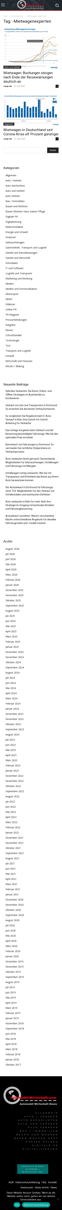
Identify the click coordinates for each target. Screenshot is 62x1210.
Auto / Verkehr (14, 180)
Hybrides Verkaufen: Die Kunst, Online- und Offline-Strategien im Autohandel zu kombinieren (29, 395)
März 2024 (11, 698)
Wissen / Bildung (15, 366)
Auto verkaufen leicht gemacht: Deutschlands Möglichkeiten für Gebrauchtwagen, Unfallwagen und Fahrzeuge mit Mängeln (32, 462)
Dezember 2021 (14, 837)
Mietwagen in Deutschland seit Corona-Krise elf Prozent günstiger (31, 132)
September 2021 (15, 853)
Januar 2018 (12, 1059)
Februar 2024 (13, 703)
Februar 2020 (13, 951)
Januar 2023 (12, 770)
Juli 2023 (10, 739)
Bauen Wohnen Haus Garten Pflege (25, 211)
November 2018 (15, 1023)
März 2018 (11, 1049)
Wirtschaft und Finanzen (19, 361)
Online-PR (11, 309)
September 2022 (15, 791)
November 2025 (15, 595)
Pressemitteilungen (16, 319)
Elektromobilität (14, 227)
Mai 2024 (11, 688)
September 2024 (15, 667)
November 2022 (15, 781)
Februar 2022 (13, 827)
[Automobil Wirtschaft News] (31, 1097)
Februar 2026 (13, 579)
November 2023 (15, 719)
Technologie (12, 340)
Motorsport (12, 294)
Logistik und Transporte (19, 273)
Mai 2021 (11, 873)
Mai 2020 (11, 935)
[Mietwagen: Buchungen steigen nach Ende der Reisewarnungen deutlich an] (31, 48)
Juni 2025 (11, 621)
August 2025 (12, 610)
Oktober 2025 (13, 600)
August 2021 (12, 858)
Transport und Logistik (18, 350)
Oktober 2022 (13, 786)
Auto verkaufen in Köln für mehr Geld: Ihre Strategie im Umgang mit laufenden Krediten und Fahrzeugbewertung (30, 505)
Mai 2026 (11, 564)
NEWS (9, 299)
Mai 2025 (11, 626)
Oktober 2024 (13, 662)
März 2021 (11, 884)
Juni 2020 (11, 930)
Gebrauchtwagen (15, 242)
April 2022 (11, 817)
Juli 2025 (10, 615)
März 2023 (11, 760)
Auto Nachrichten (15, 185)
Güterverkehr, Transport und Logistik (26, 247)
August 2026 (12, 548)
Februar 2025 (13, 641)
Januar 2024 (12, 708)
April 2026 (11, 569)
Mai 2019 (11, 997)
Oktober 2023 (13, 724)
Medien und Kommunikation (21, 288)
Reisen (9, 330)
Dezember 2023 (14, 713)
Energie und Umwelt (17, 232)
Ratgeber (11, 325)
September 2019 (15, 977)
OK (17, 1204)
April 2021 (11, 879)
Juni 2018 (11, 1033)
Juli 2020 (10, 925)
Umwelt (10, 355)
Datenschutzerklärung (36, 1204)
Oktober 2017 (13, 1064)
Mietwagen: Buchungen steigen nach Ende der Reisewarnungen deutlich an (28, 77)
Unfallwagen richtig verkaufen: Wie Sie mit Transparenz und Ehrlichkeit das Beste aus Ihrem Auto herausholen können (32, 477)
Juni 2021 (11, 868)
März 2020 (11, 946)
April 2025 (11, 631)
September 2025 (15, 605)
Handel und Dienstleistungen (21, 252)
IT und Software (14, 268)
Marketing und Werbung (19, 278)
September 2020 (15, 915)
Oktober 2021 (13, 848)
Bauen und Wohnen (17, 206)
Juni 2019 (11, 992)
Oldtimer (10, 304)
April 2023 (11, 755)
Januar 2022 (12, 832)
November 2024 (15, 657)
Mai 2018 (11, 1038)
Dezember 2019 (14, 961)
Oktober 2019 (13, 971)
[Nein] (57, 1199)
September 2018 (15, 1028)
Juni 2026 (11, 559)
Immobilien (12, 263)
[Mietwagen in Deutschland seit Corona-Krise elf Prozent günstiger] (31, 110)
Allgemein (8, 124)
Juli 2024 (10, 677)
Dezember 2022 (14, 775)
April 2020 (11, 940)
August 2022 (12, 796)
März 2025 (11, 636)
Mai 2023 (11, 750)
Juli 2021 (10, 863)
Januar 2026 (12, 585)
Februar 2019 (13, 1013)
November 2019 (15, 966)
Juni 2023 (11, 744)
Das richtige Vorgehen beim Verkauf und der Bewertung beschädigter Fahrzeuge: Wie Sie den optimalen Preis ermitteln (32, 434)
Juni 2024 (11, 683)
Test (8, 345)
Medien (10, 283)
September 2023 (15, 729)
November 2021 (15, 842)
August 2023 (12, 734)
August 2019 (12, 982)
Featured (11, 237)
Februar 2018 (13, 1054)
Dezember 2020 (14, 899)
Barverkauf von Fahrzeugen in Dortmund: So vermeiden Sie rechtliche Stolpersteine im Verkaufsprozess (30, 448)
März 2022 (11, 822)
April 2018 (11, 1044)
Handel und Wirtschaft (18, 257)
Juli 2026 (10, 554)
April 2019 (11, 1002)
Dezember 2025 (14, 590)
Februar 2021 (13, 889)
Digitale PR (12, 216)
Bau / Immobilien (15, 201)
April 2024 (11, 693)
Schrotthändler (14, 335)
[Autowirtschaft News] (31, 5)
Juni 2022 (11, 806)
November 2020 (15, 904)
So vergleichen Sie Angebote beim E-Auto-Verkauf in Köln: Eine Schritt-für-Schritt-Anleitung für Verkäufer (29, 420)
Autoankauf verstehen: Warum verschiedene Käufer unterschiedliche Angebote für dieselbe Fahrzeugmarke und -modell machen (31, 519)
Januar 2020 (12, 956)
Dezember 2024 (14, 652)
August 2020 (12, 920)
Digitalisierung (13, 221)
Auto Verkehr (13, 196)
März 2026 (11, 574)
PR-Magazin (12, 314)
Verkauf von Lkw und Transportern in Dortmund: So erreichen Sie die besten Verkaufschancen (32, 407)
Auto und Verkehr (12, 67)
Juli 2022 (10, 801)
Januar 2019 (12, 1018)
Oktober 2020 (13, 909)
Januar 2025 (12, 646)
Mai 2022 (11, 811)
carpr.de (7, 86)
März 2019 (11, 1008)
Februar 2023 (13, 765)
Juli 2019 (10, 987)
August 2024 (12, 672)
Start (5, 16)
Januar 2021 (12, 894)
